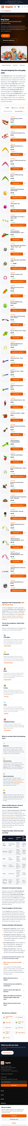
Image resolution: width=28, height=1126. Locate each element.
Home (2, 10)
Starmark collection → (9, 40)
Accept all (14, 1115)
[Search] (22, 6)
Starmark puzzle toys (13, 617)
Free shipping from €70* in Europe (14, 1)
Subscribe (14, 1085)
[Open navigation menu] (15, 6)
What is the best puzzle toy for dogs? (12, 1004)
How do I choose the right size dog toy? (12, 990)
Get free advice (7, 1052)
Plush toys (22, 65)
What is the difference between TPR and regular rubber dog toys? (12, 997)
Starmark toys (10, 817)
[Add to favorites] (8, 117)
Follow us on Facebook (7, 1073)
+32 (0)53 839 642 (5, 1070)
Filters (7, 107)
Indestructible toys (6, 65)
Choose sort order (8, 111)
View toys (5, 35)
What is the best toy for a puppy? (10, 979)
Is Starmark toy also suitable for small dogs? (12, 984)
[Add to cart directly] (25, 154)
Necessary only (14, 1119)
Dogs (4, 10)
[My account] (25, 6)
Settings (14, 1123)
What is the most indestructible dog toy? (12, 963)
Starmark (15, 65)
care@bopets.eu (14, 1070)
